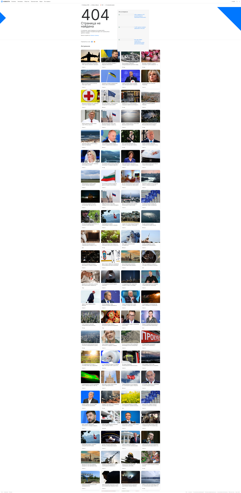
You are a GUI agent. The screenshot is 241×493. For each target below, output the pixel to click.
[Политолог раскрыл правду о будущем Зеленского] (110, 59)
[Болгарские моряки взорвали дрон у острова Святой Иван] (110, 179)
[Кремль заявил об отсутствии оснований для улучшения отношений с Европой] (90, 400)
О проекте (190, 492)
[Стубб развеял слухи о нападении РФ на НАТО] (130, 319)
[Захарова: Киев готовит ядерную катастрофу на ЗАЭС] (90, 159)
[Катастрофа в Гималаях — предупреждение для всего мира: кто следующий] (130, 59)
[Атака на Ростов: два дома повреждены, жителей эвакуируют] (130, 460)
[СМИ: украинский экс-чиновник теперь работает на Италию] (150, 279)
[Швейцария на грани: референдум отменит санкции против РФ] (110, 219)
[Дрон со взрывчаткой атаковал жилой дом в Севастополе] (130, 199)
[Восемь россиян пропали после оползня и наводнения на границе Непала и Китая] (90, 340)
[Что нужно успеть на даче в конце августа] (150, 460)
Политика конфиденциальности (210, 492)
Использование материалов (222, 492)
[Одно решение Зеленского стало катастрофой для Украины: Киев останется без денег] (110, 480)
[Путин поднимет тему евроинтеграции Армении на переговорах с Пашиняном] (110, 299)
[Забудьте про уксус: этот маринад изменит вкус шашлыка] (110, 400)
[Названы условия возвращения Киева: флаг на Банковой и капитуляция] (110, 79)
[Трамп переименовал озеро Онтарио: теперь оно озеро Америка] (130, 299)
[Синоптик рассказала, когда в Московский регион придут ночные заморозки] (150, 119)
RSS (186, 492)
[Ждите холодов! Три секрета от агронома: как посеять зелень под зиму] (110, 239)
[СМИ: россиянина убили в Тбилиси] (150, 99)
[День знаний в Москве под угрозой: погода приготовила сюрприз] (130, 139)
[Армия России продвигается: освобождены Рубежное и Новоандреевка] (110, 460)
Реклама (10, 492)
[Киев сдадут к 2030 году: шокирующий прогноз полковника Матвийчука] (150, 360)
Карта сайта (237, 492)
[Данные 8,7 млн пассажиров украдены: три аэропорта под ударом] (90, 460)
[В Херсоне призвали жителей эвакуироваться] (90, 480)
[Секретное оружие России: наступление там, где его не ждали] (90, 199)
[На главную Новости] (6, 1)
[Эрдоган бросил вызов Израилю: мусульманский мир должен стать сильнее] (150, 440)
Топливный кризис (110, 5)
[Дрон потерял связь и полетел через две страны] (90, 79)
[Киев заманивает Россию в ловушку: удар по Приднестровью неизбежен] (130, 159)
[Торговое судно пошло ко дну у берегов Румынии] (90, 139)
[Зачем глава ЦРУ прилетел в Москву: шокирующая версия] (110, 440)
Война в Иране (95, 5)
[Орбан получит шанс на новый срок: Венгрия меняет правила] (130, 79)
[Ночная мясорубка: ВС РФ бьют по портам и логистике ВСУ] (90, 219)
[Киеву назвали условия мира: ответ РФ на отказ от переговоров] (90, 119)
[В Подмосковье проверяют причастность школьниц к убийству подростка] (150, 340)
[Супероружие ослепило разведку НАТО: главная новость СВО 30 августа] (90, 380)
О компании (6, 492)
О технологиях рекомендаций (198, 492)
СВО (102, 5)
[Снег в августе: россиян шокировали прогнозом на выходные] (90, 319)
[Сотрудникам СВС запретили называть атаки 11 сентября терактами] (130, 279)
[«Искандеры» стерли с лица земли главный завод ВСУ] (90, 179)
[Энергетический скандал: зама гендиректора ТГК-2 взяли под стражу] (150, 420)
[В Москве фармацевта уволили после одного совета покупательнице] (110, 420)
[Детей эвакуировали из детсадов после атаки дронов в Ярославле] (130, 179)
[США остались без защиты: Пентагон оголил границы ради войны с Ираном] (130, 440)
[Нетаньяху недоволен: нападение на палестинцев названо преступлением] (150, 380)
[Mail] (2, 1)
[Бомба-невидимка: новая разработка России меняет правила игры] (150, 239)
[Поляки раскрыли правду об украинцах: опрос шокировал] (150, 199)
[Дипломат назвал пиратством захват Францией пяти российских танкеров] (110, 380)
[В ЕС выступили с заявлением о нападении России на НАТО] (110, 99)
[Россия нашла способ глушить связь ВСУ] (110, 279)
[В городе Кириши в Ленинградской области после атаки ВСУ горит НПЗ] (130, 360)
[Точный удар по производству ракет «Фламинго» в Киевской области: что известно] (150, 299)
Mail (2, 492)
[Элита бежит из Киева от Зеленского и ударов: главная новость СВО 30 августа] (110, 340)
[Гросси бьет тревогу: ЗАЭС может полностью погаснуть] (130, 420)
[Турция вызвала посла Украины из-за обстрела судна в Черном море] (130, 380)
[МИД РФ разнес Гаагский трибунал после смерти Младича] (110, 199)
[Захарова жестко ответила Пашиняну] (150, 79)
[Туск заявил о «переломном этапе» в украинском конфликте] (110, 139)
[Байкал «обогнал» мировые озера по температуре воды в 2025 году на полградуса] (150, 480)
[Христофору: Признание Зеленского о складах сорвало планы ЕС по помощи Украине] (90, 420)
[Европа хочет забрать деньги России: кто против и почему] (150, 400)
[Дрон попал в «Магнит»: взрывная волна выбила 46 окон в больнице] (110, 259)
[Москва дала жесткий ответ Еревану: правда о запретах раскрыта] (110, 119)
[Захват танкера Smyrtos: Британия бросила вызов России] (130, 119)
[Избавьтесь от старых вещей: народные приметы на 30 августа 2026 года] (130, 99)
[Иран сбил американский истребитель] (130, 239)
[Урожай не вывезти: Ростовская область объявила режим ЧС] (150, 179)
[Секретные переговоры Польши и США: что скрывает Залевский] (130, 219)
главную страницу (94, 35)
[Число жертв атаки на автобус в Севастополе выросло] (150, 159)
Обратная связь (231, 492)
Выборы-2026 (86, 5)
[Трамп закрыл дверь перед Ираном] (90, 299)
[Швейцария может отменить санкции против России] (90, 440)
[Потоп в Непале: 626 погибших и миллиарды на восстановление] (130, 340)
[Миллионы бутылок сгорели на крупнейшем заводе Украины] (130, 480)
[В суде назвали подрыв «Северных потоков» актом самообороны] (150, 219)
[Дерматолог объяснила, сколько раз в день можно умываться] (90, 279)
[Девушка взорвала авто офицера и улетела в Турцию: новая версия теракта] (90, 99)
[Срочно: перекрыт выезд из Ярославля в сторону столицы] (90, 259)
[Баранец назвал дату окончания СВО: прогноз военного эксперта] (90, 59)
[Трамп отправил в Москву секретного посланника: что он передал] (150, 139)
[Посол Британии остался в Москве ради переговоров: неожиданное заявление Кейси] (130, 259)
